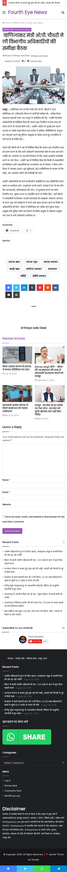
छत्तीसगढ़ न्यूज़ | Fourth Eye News (28, 22)
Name (6, 480)
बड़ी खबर (15, 268)
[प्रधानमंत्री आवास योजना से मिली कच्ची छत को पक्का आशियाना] (17, 393)
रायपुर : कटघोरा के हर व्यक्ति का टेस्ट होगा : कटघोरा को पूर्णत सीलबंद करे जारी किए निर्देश (49, 410)
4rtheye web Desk (39, 56)
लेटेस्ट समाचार (35, 268)
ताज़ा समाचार (51, 261)
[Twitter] (16, 287)
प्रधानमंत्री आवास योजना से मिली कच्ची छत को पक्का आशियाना (15, 408)
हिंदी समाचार (40, 275)
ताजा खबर (15, 261)
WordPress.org (12, 795)
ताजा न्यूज (32, 261)
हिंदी (24, 275)
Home (7, 22)
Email (6, 492)
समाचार (53, 268)
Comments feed (12, 790)
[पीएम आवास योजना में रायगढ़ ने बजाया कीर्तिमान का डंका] (17, 355)
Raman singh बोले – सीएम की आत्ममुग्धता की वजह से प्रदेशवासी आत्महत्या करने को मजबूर (49, 371)
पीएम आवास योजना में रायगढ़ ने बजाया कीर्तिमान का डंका (16, 368)
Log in (7, 780)
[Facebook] (8, 287)
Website (6, 504)
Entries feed (10, 785)
